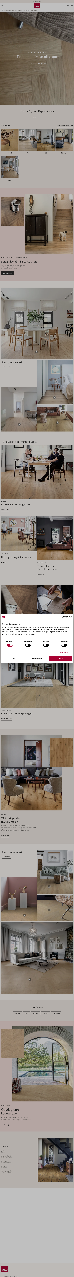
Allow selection (37, 658)
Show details (63, 652)
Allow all (60, 658)
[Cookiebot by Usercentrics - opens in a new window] (63, 617)
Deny (13, 658)
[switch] (28, 645)
